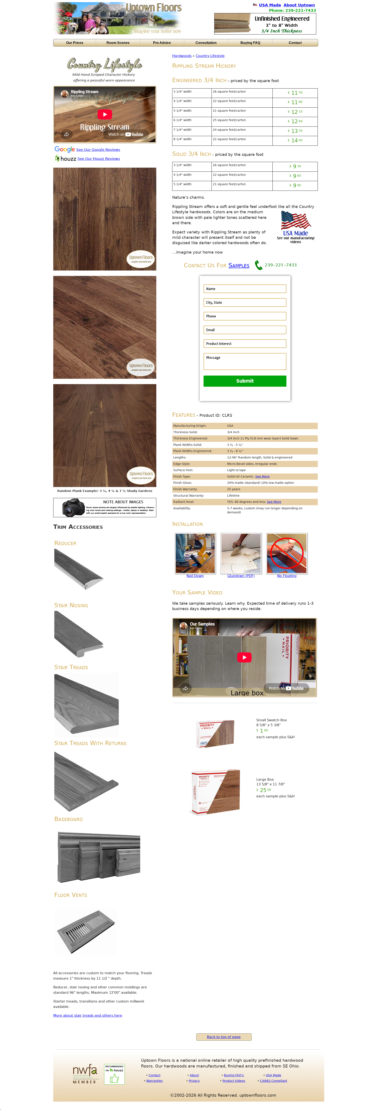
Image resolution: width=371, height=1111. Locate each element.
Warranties (154, 1080)
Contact (295, 43)
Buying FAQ (250, 43)
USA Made (270, 5)
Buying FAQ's (234, 1075)
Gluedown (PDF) (241, 576)
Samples (238, 265)
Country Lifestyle (210, 56)
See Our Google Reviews (98, 149)
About (194, 1075)
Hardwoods (182, 56)
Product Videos (233, 1080)
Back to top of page (224, 1037)
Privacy (194, 1080)
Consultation (206, 43)
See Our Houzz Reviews (99, 158)
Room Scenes (117, 43)
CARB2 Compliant (273, 1080)
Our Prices (74, 43)
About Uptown (299, 5)
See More (262, 476)
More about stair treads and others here (87, 1015)
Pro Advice (162, 43)
